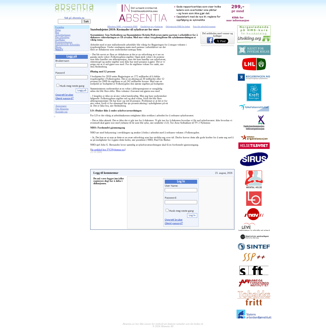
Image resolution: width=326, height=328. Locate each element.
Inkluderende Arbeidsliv (67, 44)
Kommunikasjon (63, 42)
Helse (58, 30)
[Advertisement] (71, 186)
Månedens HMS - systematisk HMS (122, 27)
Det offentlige (62, 37)
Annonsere (61, 106)
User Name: (171, 185)
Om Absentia (62, 109)
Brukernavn (62, 60)
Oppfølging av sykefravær (151, 27)
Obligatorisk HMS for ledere (178, 27)
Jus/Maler (60, 40)
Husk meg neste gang (72, 86)
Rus (57, 32)
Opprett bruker (64, 94)
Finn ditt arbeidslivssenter (204, 27)
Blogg (58, 47)
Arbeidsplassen (63, 35)
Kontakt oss (61, 112)
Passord (60, 72)
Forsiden (59, 27)
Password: (171, 197)
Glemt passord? (64, 98)
